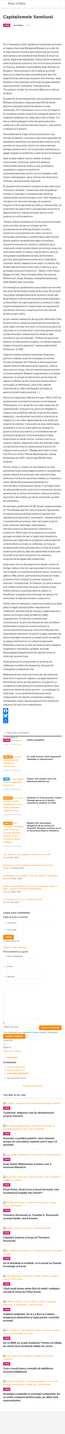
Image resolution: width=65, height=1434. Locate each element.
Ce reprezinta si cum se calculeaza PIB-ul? (23, 899)
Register (7, 947)
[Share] (32, 720)
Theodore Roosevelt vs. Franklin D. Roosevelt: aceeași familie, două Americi (31, 1217)
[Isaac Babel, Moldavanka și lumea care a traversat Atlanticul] (32, 1154)
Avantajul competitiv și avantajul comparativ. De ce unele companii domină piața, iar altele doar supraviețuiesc (31, 1397)
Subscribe (7, 1040)
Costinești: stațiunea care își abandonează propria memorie (28, 1114)
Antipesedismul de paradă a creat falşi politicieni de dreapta (30, 876)
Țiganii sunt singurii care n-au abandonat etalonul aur (41, 780)
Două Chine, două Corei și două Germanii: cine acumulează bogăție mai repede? (31, 1191)
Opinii (6, 25)
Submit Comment (14, 1036)
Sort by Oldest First (16, 1067)
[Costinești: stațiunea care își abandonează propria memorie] (32, 1103)
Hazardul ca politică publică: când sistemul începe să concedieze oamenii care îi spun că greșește (30, 1141)
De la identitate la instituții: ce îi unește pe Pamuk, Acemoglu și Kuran (32, 1265)
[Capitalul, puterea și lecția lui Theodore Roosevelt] (32, 1228)
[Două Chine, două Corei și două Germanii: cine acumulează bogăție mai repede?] (32, 1178)
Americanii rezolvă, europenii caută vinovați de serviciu (28, 865)
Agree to (7, 1047)
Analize (8, 757)
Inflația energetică (35, 740)
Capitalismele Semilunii (28, 16)
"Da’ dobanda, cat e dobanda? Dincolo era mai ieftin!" (27, 854)
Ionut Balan (18, 25)
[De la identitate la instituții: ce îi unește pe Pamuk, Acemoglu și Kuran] (32, 1252)
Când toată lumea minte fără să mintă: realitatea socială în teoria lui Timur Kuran (31, 1290)
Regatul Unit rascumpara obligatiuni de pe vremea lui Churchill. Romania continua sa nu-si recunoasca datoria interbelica (44, 827)
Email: (10, 966)
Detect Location (50, 1028)
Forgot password (19, 947)
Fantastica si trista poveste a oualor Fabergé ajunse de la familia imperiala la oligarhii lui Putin (44, 800)
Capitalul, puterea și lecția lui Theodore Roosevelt (26, 1239)
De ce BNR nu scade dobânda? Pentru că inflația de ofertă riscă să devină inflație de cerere (32, 1345)
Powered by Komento (32, 1086)
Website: (11, 976)
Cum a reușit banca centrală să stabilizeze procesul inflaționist (28, 1370)
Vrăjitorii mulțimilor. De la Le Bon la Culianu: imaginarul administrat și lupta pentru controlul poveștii (31, 1317)
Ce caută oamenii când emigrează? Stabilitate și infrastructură (44, 757)
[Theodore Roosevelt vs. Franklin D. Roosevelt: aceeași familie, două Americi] (32, 1204)
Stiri (6, 779)
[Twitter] (32, 715)
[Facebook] (32, 710)
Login (8, 937)
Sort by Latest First (16, 1070)
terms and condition (12, 1051)
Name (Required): (15, 956)
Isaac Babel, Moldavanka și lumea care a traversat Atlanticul (27, 1166)
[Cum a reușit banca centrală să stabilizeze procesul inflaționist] (32, 1357)
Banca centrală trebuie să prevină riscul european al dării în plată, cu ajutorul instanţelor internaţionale (30, 887)
